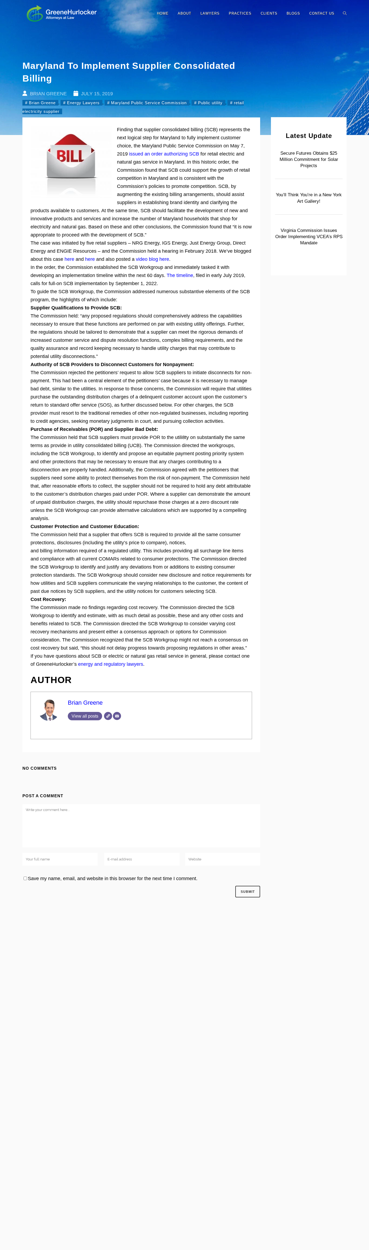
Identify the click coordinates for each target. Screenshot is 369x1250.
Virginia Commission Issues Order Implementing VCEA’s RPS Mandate (309, 237)
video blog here (152, 259)
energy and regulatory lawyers (110, 664)
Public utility (210, 102)
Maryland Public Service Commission (149, 102)
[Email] (117, 716)
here (69, 259)
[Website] (108, 716)
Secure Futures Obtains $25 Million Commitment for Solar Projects (309, 159)
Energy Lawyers (83, 102)
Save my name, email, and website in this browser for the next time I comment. (112, 878)
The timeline (180, 275)
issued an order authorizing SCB (164, 154)
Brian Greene (42, 102)
